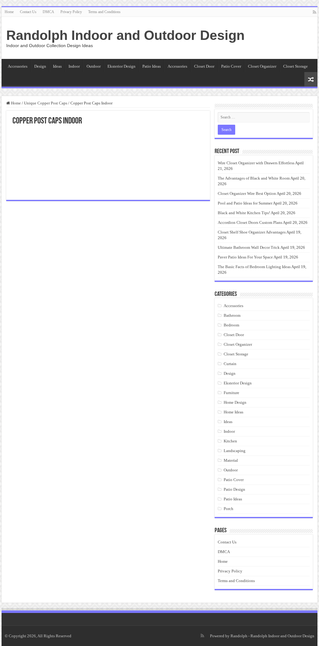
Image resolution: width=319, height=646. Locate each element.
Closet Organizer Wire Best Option (247, 193)
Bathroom (232, 315)
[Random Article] (310, 79)
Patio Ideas (151, 66)
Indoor (74, 66)
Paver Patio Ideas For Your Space (245, 257)
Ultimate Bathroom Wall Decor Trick (249, 247)
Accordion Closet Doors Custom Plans (250, 222)
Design (40, 66)
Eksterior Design (121, 66)
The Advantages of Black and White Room (254, 178)
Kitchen (230, 441)
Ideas (57, 66)
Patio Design (234, 489)
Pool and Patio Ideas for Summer (245, 203)
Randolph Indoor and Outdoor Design (125, 35)
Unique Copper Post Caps (45, 103)
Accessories (17, 66)
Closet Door (204, 66)
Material (231, 460)
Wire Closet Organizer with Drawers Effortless (256, 163)
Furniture (231, 392)
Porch (228, 508)
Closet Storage (295, 66)
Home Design (235, 402)
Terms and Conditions (104, 12)
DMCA (48, 12)
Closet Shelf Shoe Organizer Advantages (252, 232)
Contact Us (28, 12)
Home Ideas (233, 412)
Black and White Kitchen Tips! (244, 212)
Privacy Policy (71, 12)
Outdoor (94, 66)
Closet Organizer (262, 66)
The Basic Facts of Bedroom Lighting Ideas (254, 266)
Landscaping (234, 450)
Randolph (239, 636)
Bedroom (231, 325)
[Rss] (314, 12)
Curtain (230, 363)
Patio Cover (231, 66)
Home (9, 12)
